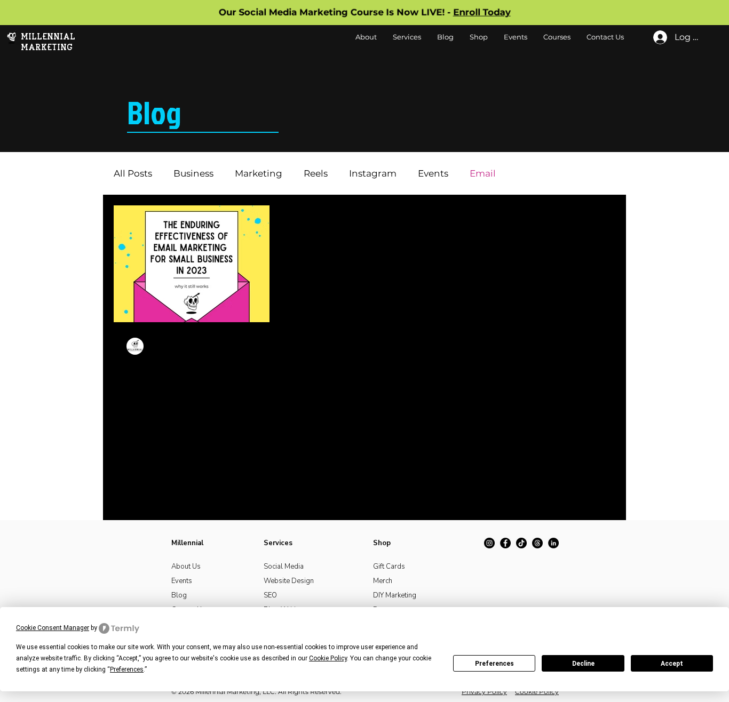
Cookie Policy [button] (328, 658)
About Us (186, 566)
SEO (270, 595)
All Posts (133, 173)
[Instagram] (489, 543)
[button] (479, 37)
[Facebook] (505, 543)
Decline (583, 663)
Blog (179, 595)
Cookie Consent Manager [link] (52, 628)
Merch (382, 581)
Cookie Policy (537, 692)
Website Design (289, 581)
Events (433, 173)
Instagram (373, 173)
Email (483, 173)
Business (193, 173)
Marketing (258, 173)
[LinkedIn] (553, 543)
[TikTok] (521, 543)
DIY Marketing (394, 595)
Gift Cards (389, 566)
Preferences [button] (127, 669)
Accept (672, 663)
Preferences (494, 663)
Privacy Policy (484, 692)
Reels (316, 173)
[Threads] (537, 543)
